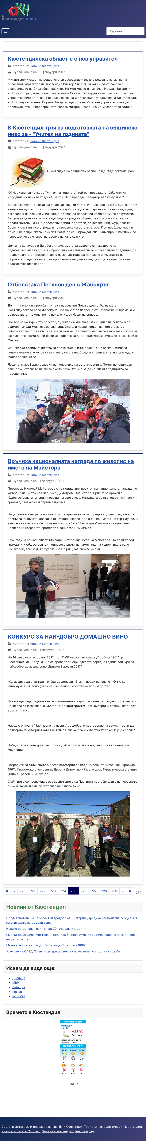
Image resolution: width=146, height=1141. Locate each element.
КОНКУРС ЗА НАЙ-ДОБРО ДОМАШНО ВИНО (68, 636)
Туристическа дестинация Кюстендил (113, 1127)
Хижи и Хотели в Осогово (21, 1131)
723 (53, 891)
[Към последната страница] (130, 891)
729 (114, 891)
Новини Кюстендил (44, 66)
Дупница (18, 978)
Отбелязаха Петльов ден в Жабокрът (58, 284)
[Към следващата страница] (122, 891)
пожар (17, 992)
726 (83, 891)
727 (94, 891)
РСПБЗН (18, 996)
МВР (15, 982)
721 (32, 891)
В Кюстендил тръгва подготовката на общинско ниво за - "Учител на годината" (72, 130)
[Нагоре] (139, 1134)
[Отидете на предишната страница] (14, 891)
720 (22, 891)
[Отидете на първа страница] (7, 891)
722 (42, 891)
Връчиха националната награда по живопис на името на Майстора (71, 464)
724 (63, 891)
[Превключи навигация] (6, 31)
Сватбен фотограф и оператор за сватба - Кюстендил (42, 1127)
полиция (18, 987)
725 (73, 891)
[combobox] (125, 31)
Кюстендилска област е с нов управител (63, 58)
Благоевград (84, 1131)
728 (104, 891)
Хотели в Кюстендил (57, 1131)
